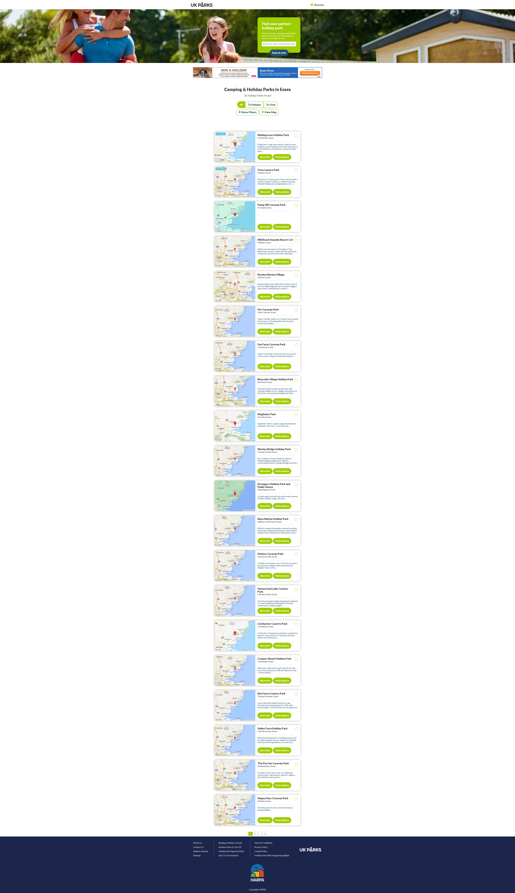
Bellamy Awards (200, 851)
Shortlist (319, 4)
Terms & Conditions (263, 842)
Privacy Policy (261, 847)
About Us (197, 842)
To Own (271, 104)
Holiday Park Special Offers (231, 851)
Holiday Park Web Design (266, 855)
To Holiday (254, 104)
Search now (279, 52)
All (241, 104)
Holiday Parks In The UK (229, 847)
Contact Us (198, 847)
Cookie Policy (260, 851)
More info (265, 157)
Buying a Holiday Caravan (230, 842)
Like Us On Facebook (228, 855)
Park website (282, 157)
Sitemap (197, 855)
